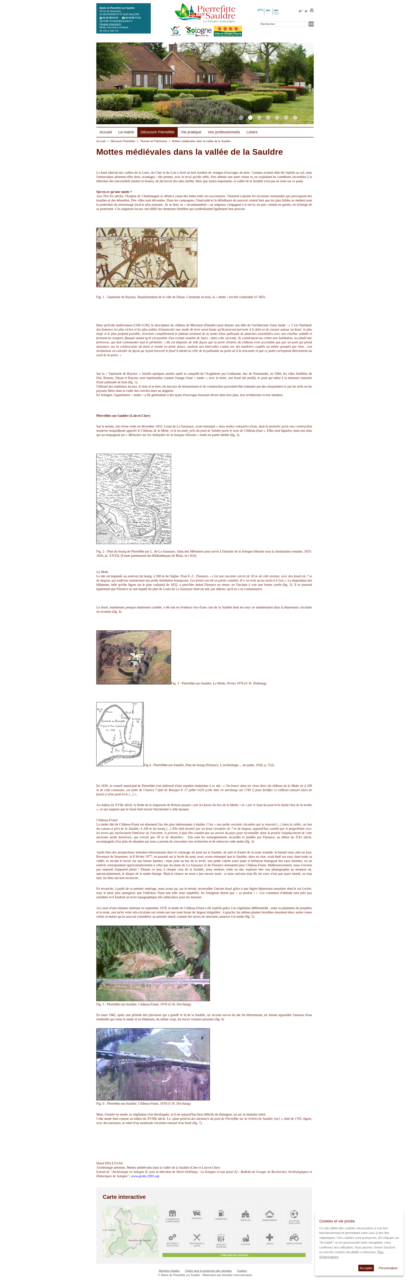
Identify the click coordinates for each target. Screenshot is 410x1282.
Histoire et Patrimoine (153, 141)
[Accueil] (204, 13)
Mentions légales (169, 1270)
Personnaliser (388, 1268)
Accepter (366, 1268)
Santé (269, 1244)
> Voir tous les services (234, 1255)
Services (245, 1220)
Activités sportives (294, 1222)
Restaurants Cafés (196, 1245)
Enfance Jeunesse (221, 1246)
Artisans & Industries (172, 1244)
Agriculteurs (294, 1244)
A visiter (245, 1244)
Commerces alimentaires (172, 1220)
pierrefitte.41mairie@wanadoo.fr (116, 21)
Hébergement (269, 1220)
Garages (197, 1218)
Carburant (221, 1219)
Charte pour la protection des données (208, 1270)
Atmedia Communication (237, 1275)
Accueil (100, 141)
